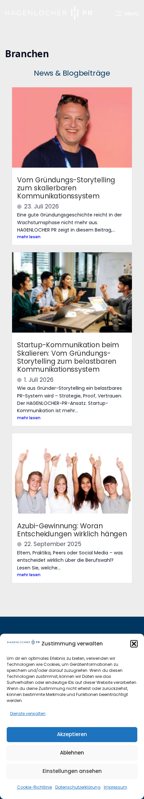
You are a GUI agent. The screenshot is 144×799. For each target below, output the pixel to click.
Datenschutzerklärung (77, 787)
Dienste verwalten (28, 713)
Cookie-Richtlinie (34, 787)
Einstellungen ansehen (72, 771)
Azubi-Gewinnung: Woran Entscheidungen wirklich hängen (72, 530)
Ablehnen (72, 752)
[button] (134, 643)
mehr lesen (29, 237)
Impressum (115, 787)
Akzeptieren (72, 734)
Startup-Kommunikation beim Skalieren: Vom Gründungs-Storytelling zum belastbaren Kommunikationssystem (68, 357)
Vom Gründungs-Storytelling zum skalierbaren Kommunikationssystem (66, 188)
